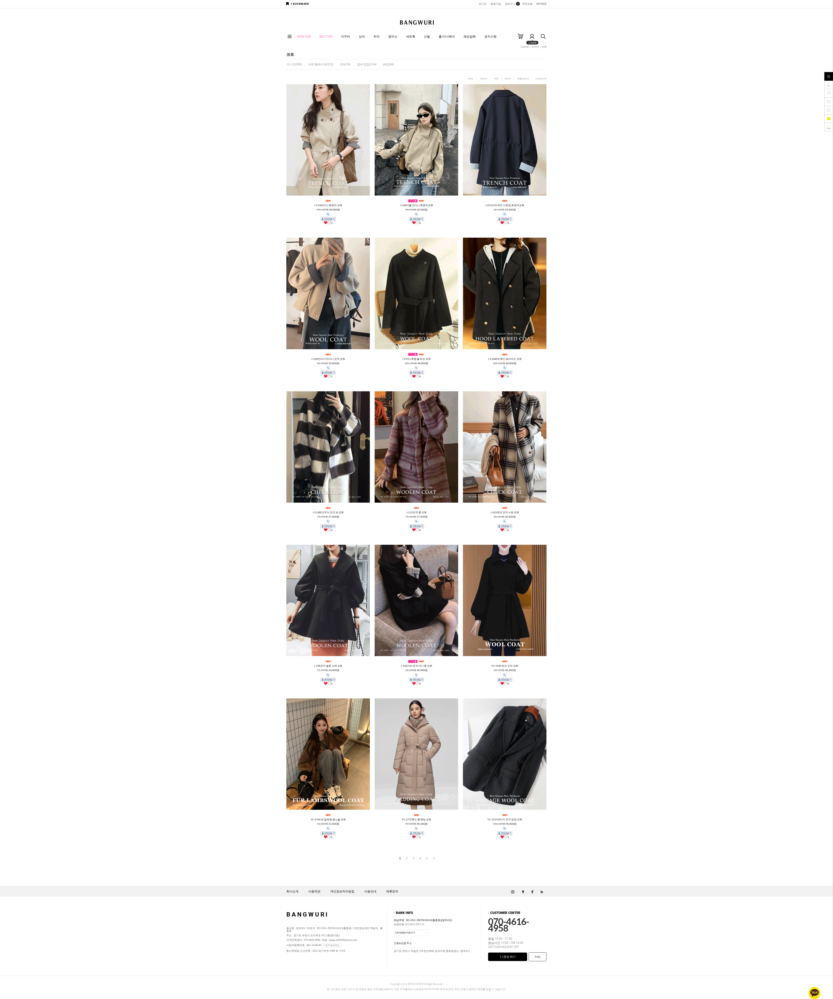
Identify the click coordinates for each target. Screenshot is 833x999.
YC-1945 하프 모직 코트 (504, 665)
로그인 (483, 3)
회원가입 (495, 3)
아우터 (345, 36)
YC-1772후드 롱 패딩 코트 (416, 819)
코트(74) (345, 64)
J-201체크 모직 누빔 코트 (504, 512)
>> (433, 858)
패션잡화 (470, 36)
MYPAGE (541, 3)
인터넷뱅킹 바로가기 (405, 932)
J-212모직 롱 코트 (416, 512)
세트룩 (410, 36)
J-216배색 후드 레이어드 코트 (505, 358)
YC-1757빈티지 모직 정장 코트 (504, 819)
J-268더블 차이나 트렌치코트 (416, 205)
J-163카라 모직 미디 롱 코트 (416, 665)
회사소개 (292, 891)
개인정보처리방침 (342, 891)
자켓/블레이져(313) (320, 64)
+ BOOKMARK (299, 3)
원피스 (392, 36)
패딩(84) (388, 64)
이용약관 (314, 891)
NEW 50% (304, 36)
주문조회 (527, 3)
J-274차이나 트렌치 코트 (328, 205)
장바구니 (511, 3)
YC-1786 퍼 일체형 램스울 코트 (328, 819)
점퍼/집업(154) (366, 64)
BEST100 (326, 36)
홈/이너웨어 (447, 36)
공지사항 (490, 36)
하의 (377, 36)
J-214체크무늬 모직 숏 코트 (328, 512)
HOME (525, 46)
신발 (427, 36)
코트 (544, 46)
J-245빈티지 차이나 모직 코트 (328, 358)
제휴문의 (392, 891)
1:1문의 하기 (508, 956)
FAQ (537, 956)
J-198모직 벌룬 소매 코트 (328, 665)
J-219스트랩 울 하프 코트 (416, 358)
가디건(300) (294, 64)
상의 (362, 36)
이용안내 (370, 891)
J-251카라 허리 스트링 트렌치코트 (504, 205)
